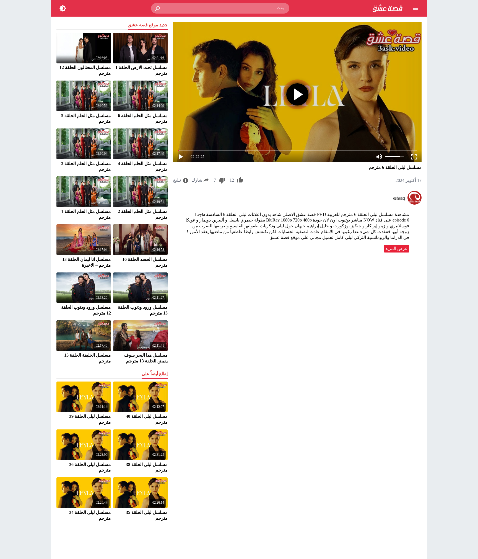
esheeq (399, 198)
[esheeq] (414, 203)
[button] (158, 8)
